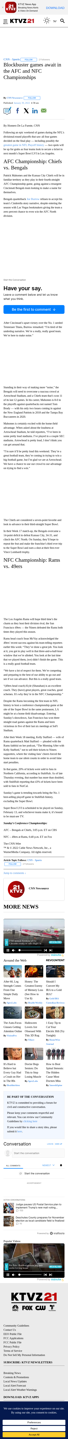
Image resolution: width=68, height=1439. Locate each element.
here (19, 1131)
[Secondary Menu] (8, 20)
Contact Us (9, 1329)
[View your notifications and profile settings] (61, 1165)
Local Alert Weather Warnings (20, 1389)
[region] (34, 1189)
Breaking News (12, 1373)
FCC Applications (13, 1338)
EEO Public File (12, 1334)
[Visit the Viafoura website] (57, 1233)
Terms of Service (12, 1350)
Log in (50, 1144)
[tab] (13, 1165)
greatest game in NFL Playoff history (23, 145)
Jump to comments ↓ (14, 873)
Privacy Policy (11, 1346)
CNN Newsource (15, 98)
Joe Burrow (33, 199)
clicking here (30, 1121)
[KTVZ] (24, 20)
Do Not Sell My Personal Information (24, 1355)
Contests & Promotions (16, 1377)
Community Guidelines (16, 1325)
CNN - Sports (34, 860)
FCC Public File (12, 1342)
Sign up (58, 1144)
